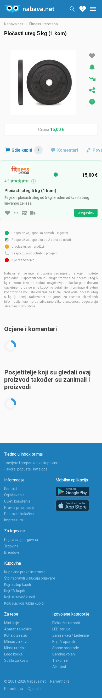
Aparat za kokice (18, 629)
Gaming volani (64, 654)
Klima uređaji (14, 648)
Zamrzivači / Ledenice (70, 635)
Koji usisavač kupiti (19, 597)
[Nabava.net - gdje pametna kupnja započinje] (29, 9)
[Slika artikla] (24, 213)
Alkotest (59, 667)
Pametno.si (13, 689)
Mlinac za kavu (16, 642)
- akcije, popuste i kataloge (26, 469)
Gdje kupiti (25, 150)
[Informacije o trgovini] (16, 213)
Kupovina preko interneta (25, 572)
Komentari (67, 150)
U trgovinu (85, 213)
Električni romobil (66, 623)
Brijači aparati (63, 642)
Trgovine (11, 546)
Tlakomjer (60, 660)
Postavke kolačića (19, 514)
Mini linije (11, 623)
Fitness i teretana (43, 24)
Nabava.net (13, 24)
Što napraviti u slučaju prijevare (29, 578)
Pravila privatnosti (19, 507)
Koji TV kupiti (14, 591)
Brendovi (11, 552)
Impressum (13, 520)
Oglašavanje (14, 495)
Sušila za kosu (16, 660)
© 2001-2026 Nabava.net (25, 681)
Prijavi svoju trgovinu (21, 540)
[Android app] (72, 492)
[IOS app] (72, 505)
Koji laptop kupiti (17, 584)
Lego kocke (13, 654)
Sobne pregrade (65, 648)
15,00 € (57, 129)
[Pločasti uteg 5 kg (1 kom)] (43, 82)
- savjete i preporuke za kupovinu (31, 463)
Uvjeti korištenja (17, 501)
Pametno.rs (60, 681)
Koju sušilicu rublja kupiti (24, 603)
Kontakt (10, 489)
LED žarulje (61, 629)
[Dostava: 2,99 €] (33, 213)
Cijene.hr (34, 689)
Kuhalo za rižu (15, 635)
